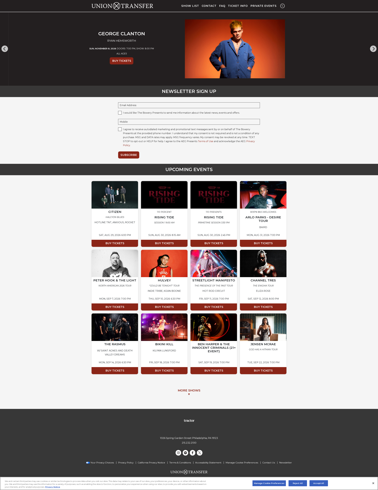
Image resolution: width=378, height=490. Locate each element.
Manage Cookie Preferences (269, 483)
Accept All (318, 483)
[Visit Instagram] (178, 453)
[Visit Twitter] (199, 453)
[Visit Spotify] (185, 453)
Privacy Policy (125, 462)
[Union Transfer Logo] (122, 6)
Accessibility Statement (208, 462)
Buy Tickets (113, 60)
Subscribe (128, 155)
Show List (190, 6)
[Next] (373, 48)
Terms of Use (205, 141)
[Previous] (4, 48)
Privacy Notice (52, 487)
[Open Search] (282, 6)
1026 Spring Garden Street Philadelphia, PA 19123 (189, 438)
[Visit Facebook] (192, 453)
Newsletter (285, 462)
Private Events (263, 6)
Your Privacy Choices (102, 462)
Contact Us (268, 462)
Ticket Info (238, 6)
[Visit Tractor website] (189, 420)
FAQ (222, 6)
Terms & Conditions (180, 462)
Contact (209, 6)
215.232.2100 (189, 442)
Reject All (298, 483)
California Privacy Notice (151, 462)
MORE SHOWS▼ (189, 392)
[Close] (373, 483)
